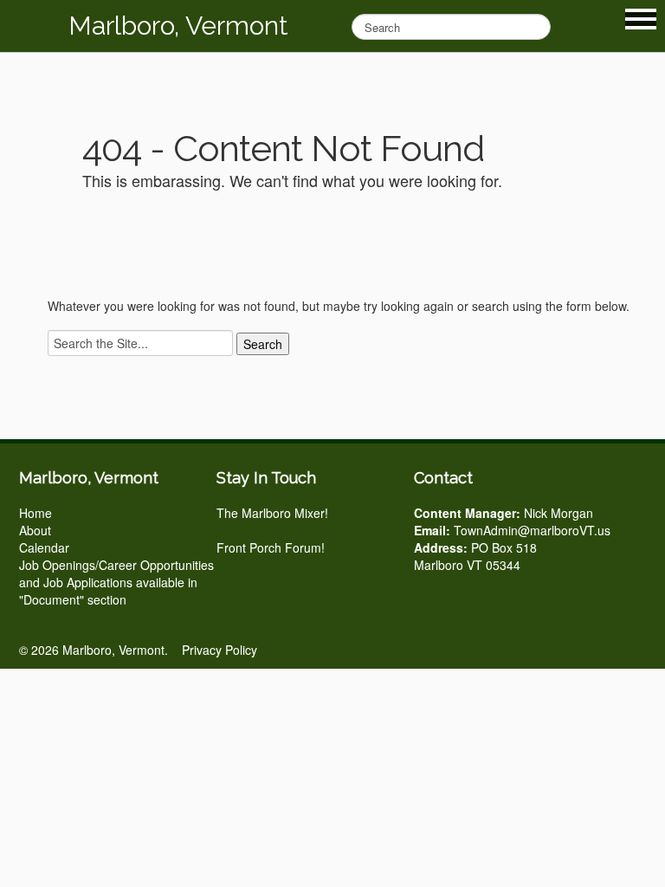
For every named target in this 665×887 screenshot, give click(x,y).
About (35, 530)
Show (640, 19)
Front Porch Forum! (270, 547)
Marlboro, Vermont (178, 25)
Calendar (44, 547)
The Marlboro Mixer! (272, 512)
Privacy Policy (219, 649)
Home (35, 512)
